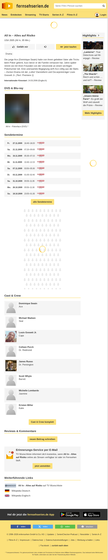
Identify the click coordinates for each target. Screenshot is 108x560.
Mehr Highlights (93, 113)
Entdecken (16, 15)
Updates (50, 534)
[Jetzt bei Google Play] (70, 515)
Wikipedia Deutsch (21, 491)
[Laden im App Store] (92, 515)
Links (97, 540)
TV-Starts (44, 15)
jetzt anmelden (42, 466)
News (4, 15)
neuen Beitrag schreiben (42, 439)
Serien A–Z (58, 15)
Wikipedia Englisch (21, 495)
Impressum (25, 540)
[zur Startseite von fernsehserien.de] (7, 6)
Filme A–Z (72, 15)
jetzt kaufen (70, 47)
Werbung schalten (85, 540)
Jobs (72, 540)
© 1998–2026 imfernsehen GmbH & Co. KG (26, 534)
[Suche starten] (103, 6)
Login (103, 15)
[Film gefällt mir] (19, 47)
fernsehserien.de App (40, 514)
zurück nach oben (60, 545)
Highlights (89, 35)
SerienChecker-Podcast (67, 534)
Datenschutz (37, 540)
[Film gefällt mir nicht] (45, 47)
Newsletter (84, 534)
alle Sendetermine (42, 202)
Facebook (44, 545)
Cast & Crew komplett (42, 422)
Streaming (30, 15)
